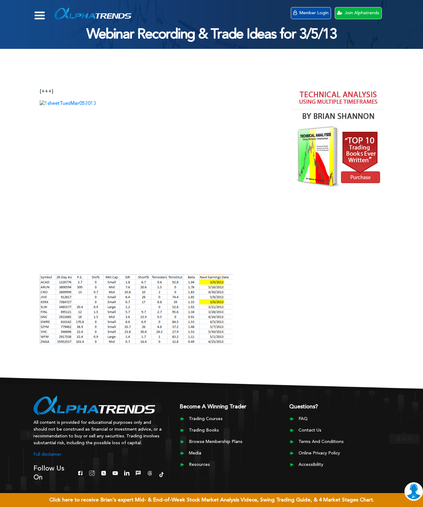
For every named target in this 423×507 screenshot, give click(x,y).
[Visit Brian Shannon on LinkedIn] (126, 472)
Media (195, 453)
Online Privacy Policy (319, 453)
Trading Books (204, 430)
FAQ (303, 419)
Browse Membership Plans (215, 442)
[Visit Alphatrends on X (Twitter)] (103, 472)
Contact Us (310, 430)
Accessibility (311, 464)
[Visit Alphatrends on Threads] (149, 472)
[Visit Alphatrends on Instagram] (91, 472)
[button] (44, 12)
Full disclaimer (47, 454)
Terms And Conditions (321, 442)
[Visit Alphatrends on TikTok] (161, 473)
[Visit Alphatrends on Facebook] (80, 472)
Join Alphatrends (361, 13)
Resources (199, 464)
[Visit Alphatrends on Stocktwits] (138, 472)
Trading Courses (206, 419)
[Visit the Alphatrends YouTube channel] (115, 472)
